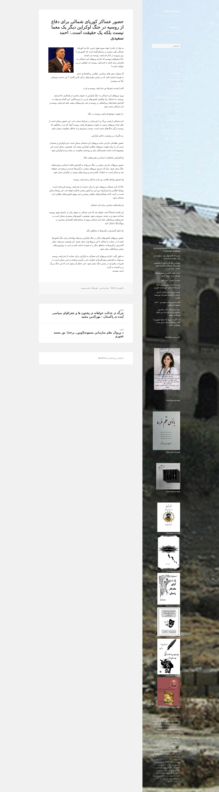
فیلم (178, 143)
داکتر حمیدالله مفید (173, 120)
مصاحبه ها (176, 161)
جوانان (177, 111)
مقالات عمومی (174, 222)
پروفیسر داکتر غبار (173, 93)
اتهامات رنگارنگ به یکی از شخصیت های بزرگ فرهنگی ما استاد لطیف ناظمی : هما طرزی (167, 265)
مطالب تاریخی (174, 166)
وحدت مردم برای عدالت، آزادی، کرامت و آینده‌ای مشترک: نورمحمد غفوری (167, 295)
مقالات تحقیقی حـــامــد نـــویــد (168, 205)
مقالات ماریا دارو (173, 226)
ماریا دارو (103, 288)
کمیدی (177, 148)
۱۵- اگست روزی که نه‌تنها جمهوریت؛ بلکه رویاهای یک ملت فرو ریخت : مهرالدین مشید (166, 322)
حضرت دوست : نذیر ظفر (170, 280)
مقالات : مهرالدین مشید (171, 196)
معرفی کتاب (175, 184)
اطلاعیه (177, 84)
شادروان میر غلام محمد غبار (169, 129)
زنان (178, 125)
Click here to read (173, 400)
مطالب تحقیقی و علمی (171, 170)
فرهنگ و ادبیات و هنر (172, 138)
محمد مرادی (175, 152)
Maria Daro (172, 11)
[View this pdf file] (165, 400)
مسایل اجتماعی (174, 157)
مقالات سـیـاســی (173, 217)
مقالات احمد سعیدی (172, 201)
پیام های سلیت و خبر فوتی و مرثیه (167, 102)
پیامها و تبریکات (174, 106)
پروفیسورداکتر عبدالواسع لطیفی (168, 97)
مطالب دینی (175, 180)
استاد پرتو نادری (174, 79)
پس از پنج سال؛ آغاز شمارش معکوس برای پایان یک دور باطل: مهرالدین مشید (168, 312)
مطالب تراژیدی (174, 175)
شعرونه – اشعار (174, 134)
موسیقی (177, 231)
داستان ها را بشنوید (173, 116)
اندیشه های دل (174, 88)
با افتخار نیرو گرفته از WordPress (111, 358)
